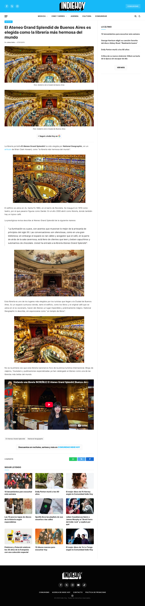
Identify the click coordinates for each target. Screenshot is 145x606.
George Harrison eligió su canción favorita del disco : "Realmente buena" (119, 41)
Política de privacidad (95, 592)
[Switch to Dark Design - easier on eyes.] (139, 16)
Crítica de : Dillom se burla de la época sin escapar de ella (120, 57)
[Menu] (6, 16)
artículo (8, 149)
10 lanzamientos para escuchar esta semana (18, 493)
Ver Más (121, 67)
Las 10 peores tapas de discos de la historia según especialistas (18, 519)
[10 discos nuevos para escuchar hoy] (49, 536)
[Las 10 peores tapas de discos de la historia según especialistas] (18, 506)
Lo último (106, 27)
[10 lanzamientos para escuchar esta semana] (18, 481)
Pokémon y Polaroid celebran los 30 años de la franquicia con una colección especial (17, 549)
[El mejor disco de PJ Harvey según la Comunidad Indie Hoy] (80, 481)
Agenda (74, 16)
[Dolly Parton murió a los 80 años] (49, 481)
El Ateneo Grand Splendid (15, 439)
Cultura (86, 16)
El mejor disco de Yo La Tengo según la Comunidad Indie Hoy (79, 548)
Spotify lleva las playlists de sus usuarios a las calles (49, 518)
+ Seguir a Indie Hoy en (48, 136)
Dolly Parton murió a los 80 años (47, 493)
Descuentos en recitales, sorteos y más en (49, 447)
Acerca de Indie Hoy (61, 592)
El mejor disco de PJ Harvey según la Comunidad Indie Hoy (79, 493)
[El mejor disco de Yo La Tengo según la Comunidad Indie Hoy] (80, 536)
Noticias (8, 22)
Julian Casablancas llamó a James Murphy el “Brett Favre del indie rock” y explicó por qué (79, 520)
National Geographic (35, 439)
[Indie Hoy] (72, 6)
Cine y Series (58, 16)
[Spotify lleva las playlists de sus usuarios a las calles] (49, 506)
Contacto (78, 592)
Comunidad (133, 6)
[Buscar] (135, 16)
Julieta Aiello (11, 42)
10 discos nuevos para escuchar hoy (45, 548)
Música (42, 16)
